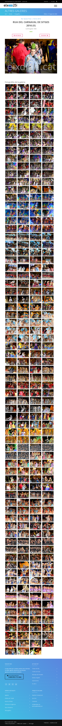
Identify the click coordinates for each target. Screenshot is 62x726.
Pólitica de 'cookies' (22, 723)
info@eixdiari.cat (36, 704)
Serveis (10, 14)
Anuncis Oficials (9, 701)
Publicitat (46, 722)
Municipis (46, 1)
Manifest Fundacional (37, 695)
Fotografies (17, 14)
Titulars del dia (35, 668)
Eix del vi (34, 683)
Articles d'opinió (36, 677)
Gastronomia (35, 680)
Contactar (24, 1)
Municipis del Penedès (37, 674)
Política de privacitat (10, 723)
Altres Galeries (16, 11)
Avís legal (31, 723)
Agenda (7, 695)
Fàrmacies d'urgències (10, 704)
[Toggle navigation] (55, 6)
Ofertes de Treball (9, 698)
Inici (6, 14)
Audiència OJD (53, 722)
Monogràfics (8, 710)
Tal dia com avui (36, 671)
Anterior (18, 35)
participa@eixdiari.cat (37, 706)
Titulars (53, 1)
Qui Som (34, 698)
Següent (44, 35)
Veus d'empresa (9, 707)
